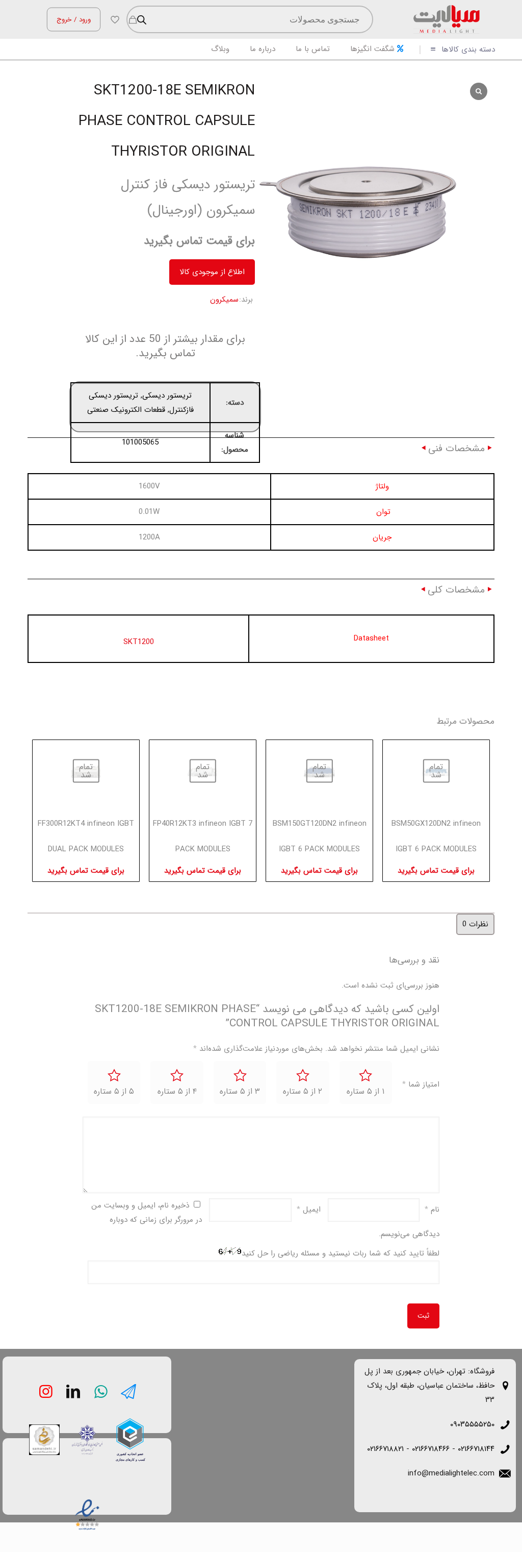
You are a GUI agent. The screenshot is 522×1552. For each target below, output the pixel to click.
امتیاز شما (420, 1084)
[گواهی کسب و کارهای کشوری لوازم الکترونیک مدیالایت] (129, 1431)
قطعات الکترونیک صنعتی (126, 410)
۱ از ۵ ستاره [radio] (365, 1091)
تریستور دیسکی (167, 395)
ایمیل (309, 1209)
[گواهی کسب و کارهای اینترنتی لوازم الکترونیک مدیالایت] (86, 1439)
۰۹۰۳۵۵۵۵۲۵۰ (472, 1424)
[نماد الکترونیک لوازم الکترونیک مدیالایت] (86, 1513)
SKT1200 (138, 642)
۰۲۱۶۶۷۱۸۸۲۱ (385, 1449)
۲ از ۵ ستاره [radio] (302, 1091)
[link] (130, 1440)
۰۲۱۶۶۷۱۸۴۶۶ (431, 1449)
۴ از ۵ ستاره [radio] (177, 1091)
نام (432, 1209)
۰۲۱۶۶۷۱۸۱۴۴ (476, 1449)
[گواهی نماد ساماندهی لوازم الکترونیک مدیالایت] (43, 1439)
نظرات (475, 924)
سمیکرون (224, 299)
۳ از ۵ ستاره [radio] (240, 1091)
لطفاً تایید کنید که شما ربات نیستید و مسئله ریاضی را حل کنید (340, 1253)
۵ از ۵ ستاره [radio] (114, 1091)
